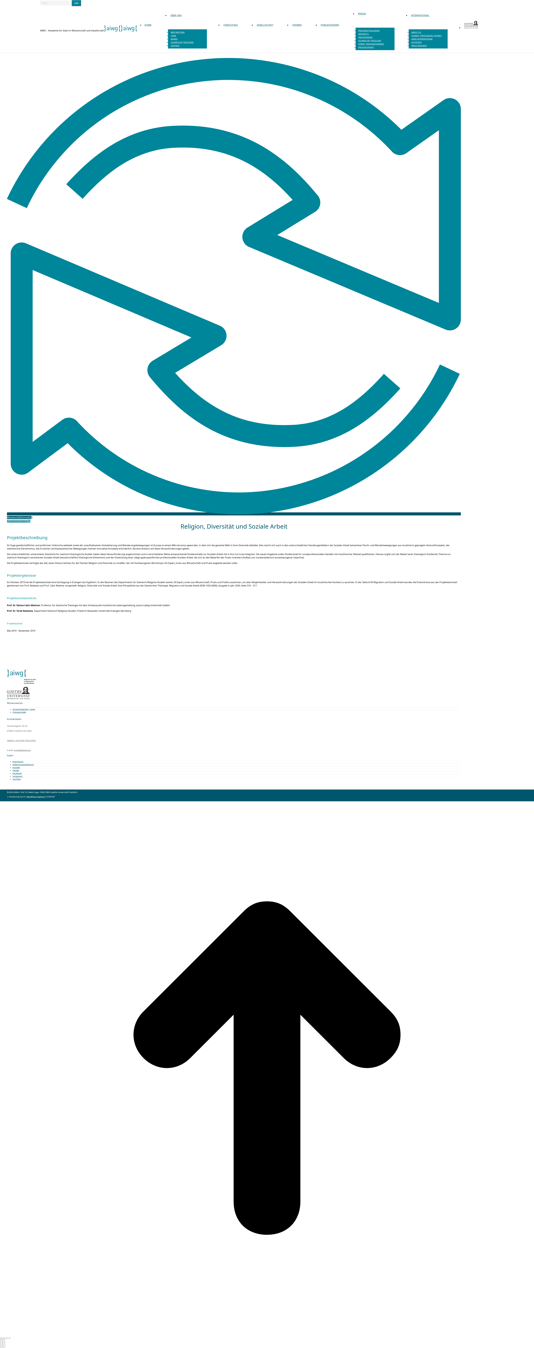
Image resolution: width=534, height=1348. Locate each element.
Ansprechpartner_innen (24, 709)
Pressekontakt (19, 712)
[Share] (4, 1338)
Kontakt (16, 767)
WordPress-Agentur (36, 796)
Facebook (17, 773)
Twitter (16, 770)
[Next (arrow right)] (4, 1343)
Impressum (18, 761)
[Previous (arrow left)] (1, 1343)
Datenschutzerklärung (23, 764)
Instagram (17, 776)
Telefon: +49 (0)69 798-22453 (21, 740)
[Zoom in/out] (9, 1338)
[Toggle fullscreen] (7, 1338)
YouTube (17, 779)
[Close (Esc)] (1, 1338)
